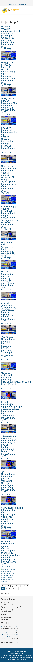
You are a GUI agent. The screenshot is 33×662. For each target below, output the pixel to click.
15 (14, 634)
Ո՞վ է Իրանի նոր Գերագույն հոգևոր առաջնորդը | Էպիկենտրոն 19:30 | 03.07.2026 (8, 250)
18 (4, 636)
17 (2, 636)
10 (2, 634)
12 (9, 588)
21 (12, 636)
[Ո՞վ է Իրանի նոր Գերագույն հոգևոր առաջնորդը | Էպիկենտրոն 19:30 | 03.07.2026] (8, 264)
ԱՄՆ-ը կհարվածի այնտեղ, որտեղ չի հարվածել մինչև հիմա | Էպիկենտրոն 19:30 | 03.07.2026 (8, 281)
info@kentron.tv (22, 4)
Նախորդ (11, 586)
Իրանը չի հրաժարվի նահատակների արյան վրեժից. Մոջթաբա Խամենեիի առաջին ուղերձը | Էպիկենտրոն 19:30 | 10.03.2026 (9, 140)
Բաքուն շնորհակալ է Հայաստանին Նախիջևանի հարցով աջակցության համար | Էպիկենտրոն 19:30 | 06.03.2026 (8, 313)
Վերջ (28, 588)
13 (13, 588)
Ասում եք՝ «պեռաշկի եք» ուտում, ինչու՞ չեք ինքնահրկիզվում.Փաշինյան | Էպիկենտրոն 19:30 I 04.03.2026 (16, 381)
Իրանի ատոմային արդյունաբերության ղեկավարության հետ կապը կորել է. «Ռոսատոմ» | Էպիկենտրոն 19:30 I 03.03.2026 (12, 412)
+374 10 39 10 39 (12, 4)
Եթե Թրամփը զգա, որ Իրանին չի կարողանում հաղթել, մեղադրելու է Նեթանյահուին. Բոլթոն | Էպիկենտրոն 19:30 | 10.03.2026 (9, 217)
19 (7, 636)
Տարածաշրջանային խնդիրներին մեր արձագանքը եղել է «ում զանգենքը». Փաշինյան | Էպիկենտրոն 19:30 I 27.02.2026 (12, 518)
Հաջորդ (22, 588)
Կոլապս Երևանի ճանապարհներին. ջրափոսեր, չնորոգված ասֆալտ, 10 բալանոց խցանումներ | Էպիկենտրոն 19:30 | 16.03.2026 (11, 37)
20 (9, 636)
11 (6, 588)
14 (16, 588)
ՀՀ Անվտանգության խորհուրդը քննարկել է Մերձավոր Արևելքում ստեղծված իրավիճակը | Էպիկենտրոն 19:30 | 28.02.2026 (10, 483)
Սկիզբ (4, 586)
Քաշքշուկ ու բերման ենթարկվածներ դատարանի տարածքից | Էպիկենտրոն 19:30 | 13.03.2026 (9, 106)
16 (17, 634)
